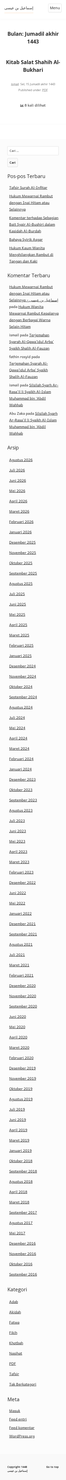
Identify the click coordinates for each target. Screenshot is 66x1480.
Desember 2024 (22, 666)
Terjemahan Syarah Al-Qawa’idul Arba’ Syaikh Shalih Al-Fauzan (31, 341)
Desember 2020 (22, 985)
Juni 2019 (17, 1119)
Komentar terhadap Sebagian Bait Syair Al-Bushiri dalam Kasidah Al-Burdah (33, 224)
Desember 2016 (22, 1243)
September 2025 (23, 573)
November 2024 (22, 676)
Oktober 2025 (20, 563)
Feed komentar (21, 1427)
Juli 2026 (17, 470)
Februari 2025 (21, 645)
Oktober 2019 (20, 1089)
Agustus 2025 (21, 583)
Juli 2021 (17, 955)
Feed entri (18, 1419)
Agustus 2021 (21, 944)
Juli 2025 (17, 594)
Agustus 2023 (21, 810)
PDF (45, 90)
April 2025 (18, 625)
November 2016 (22, 1253)
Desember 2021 (22, 924)
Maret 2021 (19, 965)
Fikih (13, 1332)
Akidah (15, 1312)
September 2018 (23, 1171)
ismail (15, 84)
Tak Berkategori (22, 1384)
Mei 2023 (17, 841)
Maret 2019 (19, 1140)
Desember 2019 (22, 1068)
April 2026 (18, 501)
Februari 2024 (21, 759)
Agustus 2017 (21, 1223)
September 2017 (23, 1212)
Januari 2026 (20, 532)
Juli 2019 (17, 1109)
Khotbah (16, 1343)
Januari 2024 (20, 769)
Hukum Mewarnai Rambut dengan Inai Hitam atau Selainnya (31, 202)
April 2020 (18, 1037)
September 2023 (23, 800)
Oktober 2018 (20, 1161)
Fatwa (14, 1322)
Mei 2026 (17, 491)
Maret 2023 (19, 862)
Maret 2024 (19, 748)
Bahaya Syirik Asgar (26, 239)
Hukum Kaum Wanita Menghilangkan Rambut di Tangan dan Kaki (31, 254)
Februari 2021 (21, 975)
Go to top (52, 1467)
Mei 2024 (17, 728)
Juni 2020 (17, 1016)
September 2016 (23, 1274)
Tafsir (14, 1374)
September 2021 (23, 934)
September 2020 (23, 1006)
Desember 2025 (22, 542)
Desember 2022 (22, 882)
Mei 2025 (17, 614)
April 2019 (18, 1130)
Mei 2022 (17, 903)
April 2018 (18, 1192)
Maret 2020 (19, 1047)
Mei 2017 (17, 1233)
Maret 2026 (19, 511)
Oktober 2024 (20, 686)
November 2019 (22, 1078)
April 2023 (18, 851)
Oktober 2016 (20, 1264)
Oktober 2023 (20, 790)
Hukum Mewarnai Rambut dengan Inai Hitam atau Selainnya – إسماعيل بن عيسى (33, 293)
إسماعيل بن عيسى (18, 7)
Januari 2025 (20, 656)
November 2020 (22, 996)
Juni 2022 (17, 893)
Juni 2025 (17, 604)
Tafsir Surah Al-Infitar (28, 187)
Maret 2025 (19, 635)
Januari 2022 (20, 913)
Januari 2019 (20, 1150)
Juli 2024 (17, 717)
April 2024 (18, 738)
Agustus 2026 (21, 460)
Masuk (14, 1411)
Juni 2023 (17, 831)
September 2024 (23, 697)
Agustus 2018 (21, 1181)
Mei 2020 (17, 1027)
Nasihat (15, 1353)
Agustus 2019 (21, 1099)
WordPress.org (22, 1436)
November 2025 (22, 552)
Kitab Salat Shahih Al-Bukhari (33, 66)
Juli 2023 (17, 820)
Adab (13, 1302)
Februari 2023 (21, 872)
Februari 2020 (21, 1058)
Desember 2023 (22, 779)
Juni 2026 (17, 480)
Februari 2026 (21, 522)
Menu (55, 7)
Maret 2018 (19, 1202)
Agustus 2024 (21, 707)
